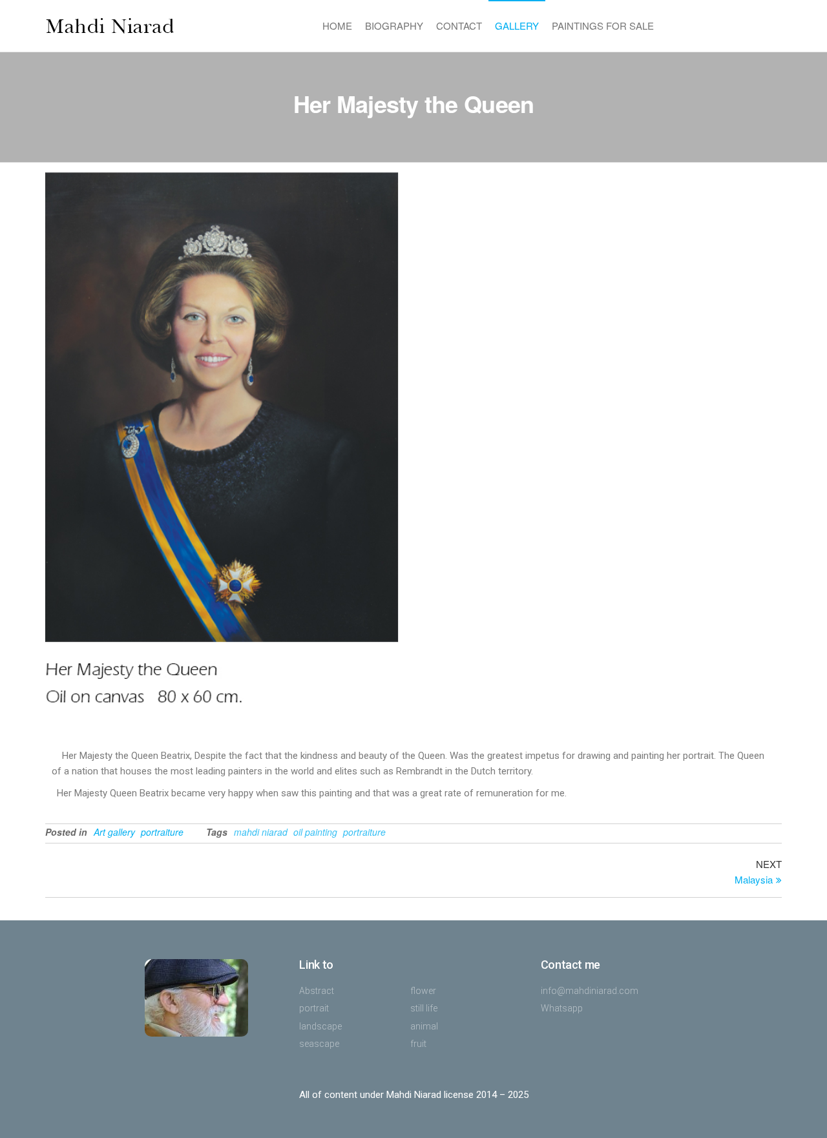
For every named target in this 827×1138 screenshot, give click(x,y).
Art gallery (114, 831)
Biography (394, 25)
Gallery (517, 25)
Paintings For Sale (603, 25)
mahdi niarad (261, 831)
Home (337, 25)
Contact (459, 25)
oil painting (315, 831)
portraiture (162, 831)
